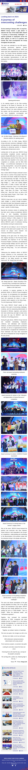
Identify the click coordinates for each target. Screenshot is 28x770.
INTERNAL (4, 1)
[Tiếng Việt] (21, 1)
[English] (24, 1)
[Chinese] (27, 1)
